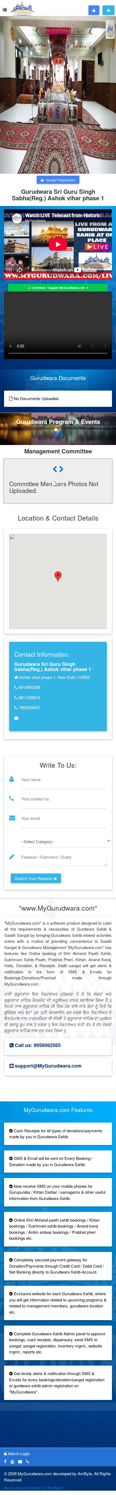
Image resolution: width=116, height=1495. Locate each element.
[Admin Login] (93, 10)
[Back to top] (101, 1480)
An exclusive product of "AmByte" (33, 1487)
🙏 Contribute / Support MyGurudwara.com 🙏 (58, 288)
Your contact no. (35, 799)
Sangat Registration (60, 180)
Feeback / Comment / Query (46, 857)
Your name (30, 779)
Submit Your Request (34, 878)
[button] (9, 95)
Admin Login (18, 1453)
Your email (30, 818)
